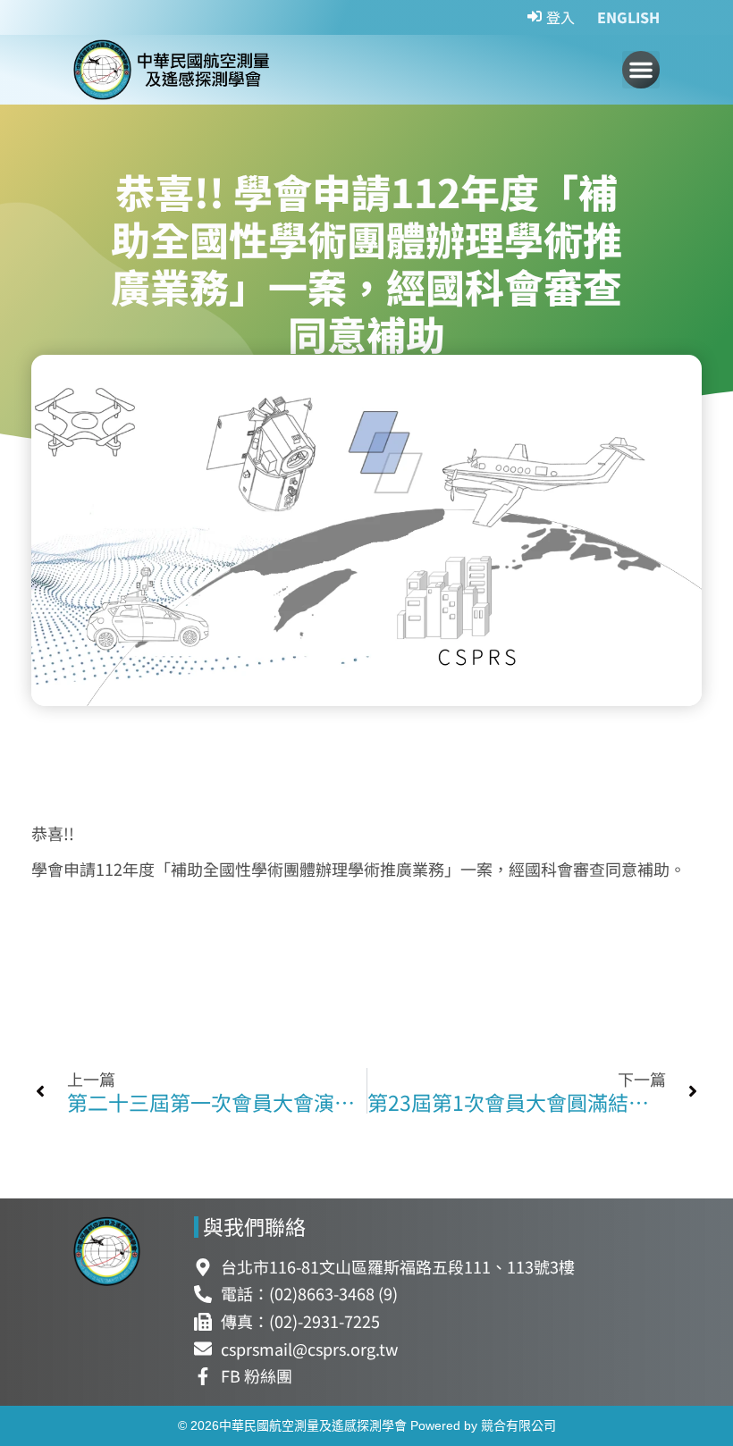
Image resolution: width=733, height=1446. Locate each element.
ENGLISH (628, 17)
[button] (641, 69)
